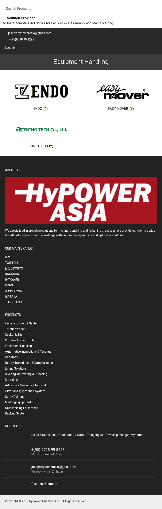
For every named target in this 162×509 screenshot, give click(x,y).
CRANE (10, 285)
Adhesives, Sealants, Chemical (25, 385)
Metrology (12, 379)
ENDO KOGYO (14, 268)
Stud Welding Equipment (21, 408)
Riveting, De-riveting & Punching (26, 374)
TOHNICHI (11, 262)
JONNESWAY (14, 291)
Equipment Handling (18, 346)
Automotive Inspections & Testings (28, 351)
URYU (8, 257)
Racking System (16, 413)
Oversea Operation (44, 484)
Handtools (12, 357)
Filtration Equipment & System (25, 391)
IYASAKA (11, 296)
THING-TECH (13, 302)
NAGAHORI (12, 274)
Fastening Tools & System (22, 323)
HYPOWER (12, 279)
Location (10, 47)
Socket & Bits (14, 334)
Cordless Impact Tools (19, 340)
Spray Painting (14, 396)
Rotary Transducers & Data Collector (29, 362)
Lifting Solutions (16, 368)
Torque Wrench (15, 329)
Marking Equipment (18, 402)
